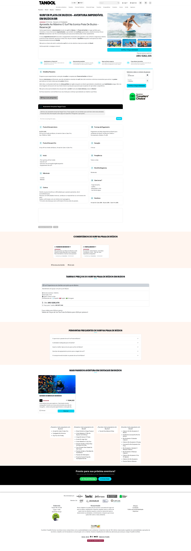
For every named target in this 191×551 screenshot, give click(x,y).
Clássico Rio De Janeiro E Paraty (132, 442)
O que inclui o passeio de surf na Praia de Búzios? (66, 338)
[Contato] (140, 2)
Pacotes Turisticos (79, 7)
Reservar (65, 411)
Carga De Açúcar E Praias (83, 437)
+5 (148, 15)
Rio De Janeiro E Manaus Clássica (130, 452)
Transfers (98, 7)
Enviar (119, 118)
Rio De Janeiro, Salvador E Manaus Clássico (130, 448)
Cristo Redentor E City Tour (83, 441)
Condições (135, 507)
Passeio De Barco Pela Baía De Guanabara (84, 451)
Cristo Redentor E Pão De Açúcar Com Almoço (83, 434)
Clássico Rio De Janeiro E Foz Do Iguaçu (131, 456)
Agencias (134, 3)
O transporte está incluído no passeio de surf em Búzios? (68, 355)
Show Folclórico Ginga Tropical (84, 431)
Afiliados (135, 506)
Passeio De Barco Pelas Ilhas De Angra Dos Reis (84, 444)
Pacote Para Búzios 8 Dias (107, 431)
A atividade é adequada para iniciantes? (63, 343)
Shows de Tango (90, 7)
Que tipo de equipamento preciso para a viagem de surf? (68, 351)
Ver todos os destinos (61, 7)
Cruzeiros (114, 7)
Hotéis (126, 7)
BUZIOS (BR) (42, 131)
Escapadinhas (106, 7)
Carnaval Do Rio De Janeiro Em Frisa (131, 445)
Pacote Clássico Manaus (130, 461)
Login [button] (125, 3)
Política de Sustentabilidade (135, 509)
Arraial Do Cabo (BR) (96, 202)
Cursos (121, 7)
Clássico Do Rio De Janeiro (130, 459)
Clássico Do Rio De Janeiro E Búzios (131, 431)
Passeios (71, 7)
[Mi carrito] (146, 2)
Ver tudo (71, 265)
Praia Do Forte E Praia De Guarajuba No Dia (83, 457)
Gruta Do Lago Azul (81, 439)
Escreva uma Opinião (58, 265)
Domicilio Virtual (56, 512)
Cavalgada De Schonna (59, 433)
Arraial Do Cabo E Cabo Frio (60, 431)
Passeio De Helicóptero (82, 455)
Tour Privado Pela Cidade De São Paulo (84, 448)
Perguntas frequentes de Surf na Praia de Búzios (95, 330)
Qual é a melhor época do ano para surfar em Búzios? (67, 347)
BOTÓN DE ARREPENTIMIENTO (95, 540)
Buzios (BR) (106, 202)
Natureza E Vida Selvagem (46, 227)
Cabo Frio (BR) (114, 202)
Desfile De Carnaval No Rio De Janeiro (131, 435)
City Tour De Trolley (58, 435)
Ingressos (132, 7)
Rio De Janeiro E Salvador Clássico (130, 439)
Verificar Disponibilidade (129, 50)
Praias (56, 227)
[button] (109, 2)
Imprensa (135, 511)
